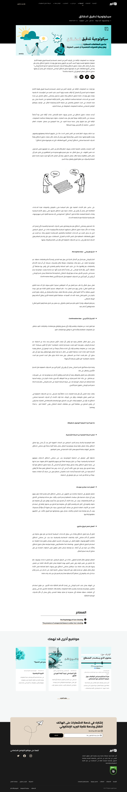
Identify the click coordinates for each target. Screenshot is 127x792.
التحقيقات (108, 782)
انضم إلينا (31, 782)
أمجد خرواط (98, 21)
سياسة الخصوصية (24, 788)
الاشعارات (33, 788)
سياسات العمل (14, 782)
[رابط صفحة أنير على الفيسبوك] (24, 756)
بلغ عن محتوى (21, 4)
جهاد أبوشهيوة (105, 21)
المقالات (102, 782)
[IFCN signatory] (113, 770)
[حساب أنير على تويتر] (18, 756)
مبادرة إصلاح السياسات (83, 782)
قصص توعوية (94, 782)
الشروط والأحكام (14, 788)
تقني (90, 21)
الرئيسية (115, 782)
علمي (86, 21)
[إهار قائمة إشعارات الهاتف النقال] (12, 4)
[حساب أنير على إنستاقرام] (31, 756)
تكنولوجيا (81, 21)
